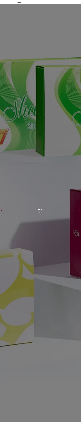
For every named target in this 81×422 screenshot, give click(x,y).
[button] (1, 210)
